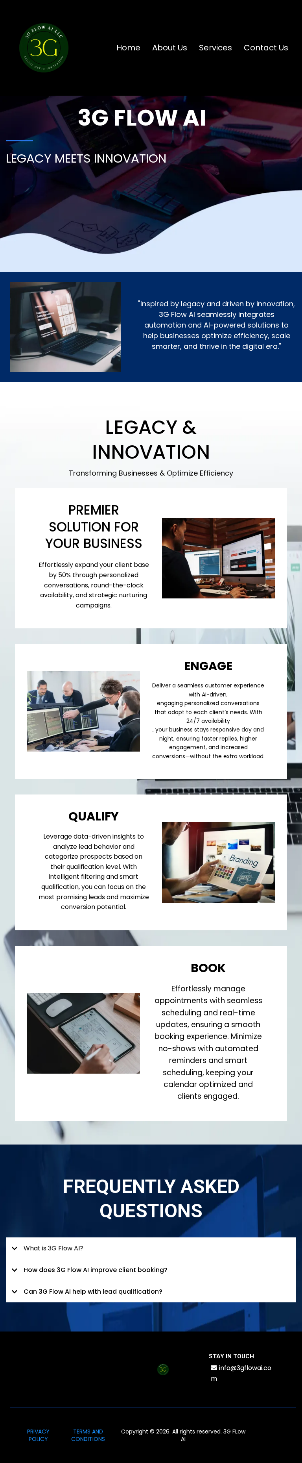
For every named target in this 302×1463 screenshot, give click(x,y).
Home (128, 47)
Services (215, 47)
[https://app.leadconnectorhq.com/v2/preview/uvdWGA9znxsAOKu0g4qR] (44, 48)
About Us (169, 47)
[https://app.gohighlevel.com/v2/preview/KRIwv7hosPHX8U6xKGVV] (163, 1369)
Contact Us (266, 47)
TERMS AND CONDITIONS (88, 1435)
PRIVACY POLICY (38, 1435)
